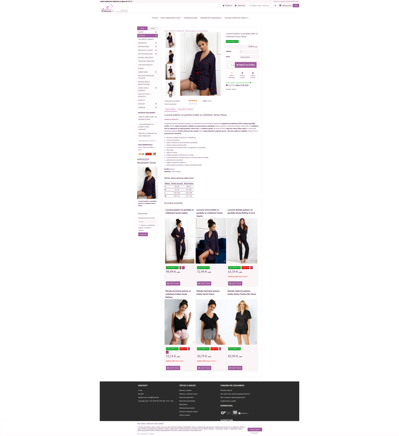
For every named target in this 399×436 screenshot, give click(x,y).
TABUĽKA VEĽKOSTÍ (171, 119)
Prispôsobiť (254, 433)
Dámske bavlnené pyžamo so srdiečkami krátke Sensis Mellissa (178, 294)
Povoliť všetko (254, 429)
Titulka (155, 18)
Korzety (141, 100)
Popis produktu (170, 109)
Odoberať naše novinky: (146, 218)
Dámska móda (143, 47)
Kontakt (296, 1)
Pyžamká (141, 36)
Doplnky (141, 104)
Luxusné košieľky (145, 65)
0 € (296, 5)
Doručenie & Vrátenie (185, 109)
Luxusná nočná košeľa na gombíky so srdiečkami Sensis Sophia (209, 212)
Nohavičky (142, 43)
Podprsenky (143, 72)
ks (234, 65)
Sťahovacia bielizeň (146, 61)
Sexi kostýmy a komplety (144, 95)
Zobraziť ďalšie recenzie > (147, 141)
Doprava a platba (191, 18)
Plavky (141, 32)
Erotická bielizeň (145, 54)
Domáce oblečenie (145, 57)
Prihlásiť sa (228, 5)
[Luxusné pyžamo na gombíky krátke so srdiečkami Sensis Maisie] (170, 40)
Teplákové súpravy (146, 39)
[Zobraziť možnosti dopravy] (147, 155)
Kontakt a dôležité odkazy (236, 18)
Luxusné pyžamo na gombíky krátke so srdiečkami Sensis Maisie (147, 203)
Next (170, 95)
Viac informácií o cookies (145, 434)
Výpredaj (141, 107)
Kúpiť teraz (174, 283)
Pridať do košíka (246, 65)
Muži (153, 28)
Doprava (289, 1)
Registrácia (241, 5)
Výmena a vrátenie (280, 1)
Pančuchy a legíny (145, 50)
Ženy (142, 28)
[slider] (193, 101)
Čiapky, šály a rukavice (143, 89)
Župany (141, 68)
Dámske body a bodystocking (144, 83)
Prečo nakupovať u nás (170, 18)
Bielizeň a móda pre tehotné (146, 77)
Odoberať (143, 234)
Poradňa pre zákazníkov (210, 18)
